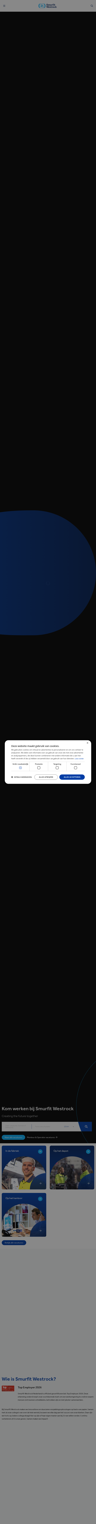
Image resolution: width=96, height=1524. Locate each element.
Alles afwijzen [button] (46, 777)
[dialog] (48, 762)
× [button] (87, 743)
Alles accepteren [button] (72, 777)
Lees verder (79, 758)
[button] (21, 777)
